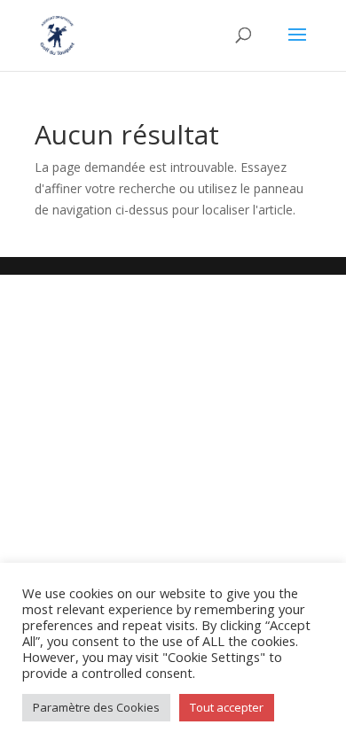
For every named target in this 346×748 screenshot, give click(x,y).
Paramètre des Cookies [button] (96, 707)
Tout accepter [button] (226, 707)
